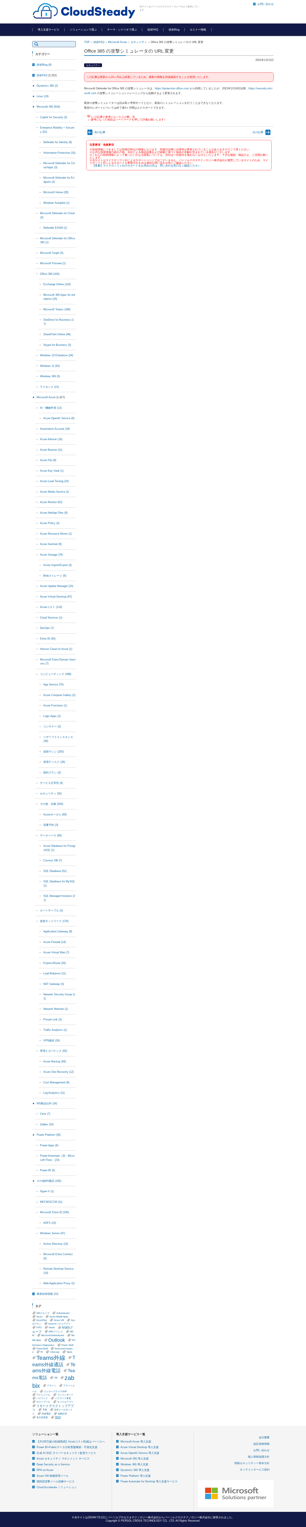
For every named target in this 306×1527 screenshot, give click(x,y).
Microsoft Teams (56, 309)
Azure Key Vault (51, 470)
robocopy (55, 1352)
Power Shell (67, 1345)
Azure (39, 1316)
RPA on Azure (45, 1470)
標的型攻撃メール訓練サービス (56, 1481)
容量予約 (50, 824)
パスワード (42, 1398)
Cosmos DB (52, 860)
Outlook (56, 1340)
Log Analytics (54, 1092)
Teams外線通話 (53, 1361)
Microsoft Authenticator (52, 1335)
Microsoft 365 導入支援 (135, 1458)
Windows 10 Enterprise (56, 355)
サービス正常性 (51, 782)
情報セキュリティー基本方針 (252, 1463)
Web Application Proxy (59, 1283)
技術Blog (174, 29)
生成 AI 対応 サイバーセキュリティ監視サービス (66, 1453)
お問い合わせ (261, 1450)
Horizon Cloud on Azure (56, 649)
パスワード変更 (63, 1398)
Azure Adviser (51, 439)
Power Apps (49, 1145)
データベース (51, 835)
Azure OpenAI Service (58, 418)
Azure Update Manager (56, 586)
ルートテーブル (51, 910)
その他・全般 (51, 803)
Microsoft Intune (55, 192)
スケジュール (43, 1394)
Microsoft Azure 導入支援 (136, 1441)
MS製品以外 (47, 1103)
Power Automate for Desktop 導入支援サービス (149, 1481)
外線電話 (46, 1413)
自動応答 (62, 1413)
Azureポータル (55, 814)
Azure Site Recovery (58, 1071)
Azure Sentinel (51, 544)
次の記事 (258, 132)
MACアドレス (56, 1331)
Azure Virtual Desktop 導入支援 (140, 1447)
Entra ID (47, 638)
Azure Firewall (54, 942)
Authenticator (63, 1313)
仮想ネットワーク (54, 921)
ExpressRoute (54, 963)
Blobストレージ (54, 575)
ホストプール (43, 1402)
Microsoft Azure (117, 42)
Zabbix (46, 1124)
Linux (43, 96)
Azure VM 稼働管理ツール (52, 1475)
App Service (53, 684)
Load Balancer (54, 973)
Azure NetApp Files (53, 512)
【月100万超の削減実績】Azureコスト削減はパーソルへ (71, 1441)
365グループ (42, 1313)
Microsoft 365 (48, 106)
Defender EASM (55, 227)
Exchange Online (57, 284)
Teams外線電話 (53, 1368)
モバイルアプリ (65, 1402)
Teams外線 (50, 1357)
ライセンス (49, 386)
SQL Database (54, 871)
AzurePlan (41, 1320)
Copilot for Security (53, 117)
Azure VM (59, 1320)
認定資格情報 (261, 1443)
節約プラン (52, 772)
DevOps (47, 628)
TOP (87, 42)
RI (42, 1352)
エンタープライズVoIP (55, 1391)
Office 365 (49, 273)
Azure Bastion (51, 449)
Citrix (45, 1113)
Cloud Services (51, 617)
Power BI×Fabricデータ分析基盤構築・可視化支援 (67, 1447)
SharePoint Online (57, 334)
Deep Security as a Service (53, 1464)
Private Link (52, 1019)
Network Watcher (55, 1008)
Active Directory (55, 1243)
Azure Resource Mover (56, 533)
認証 (58, 1417)
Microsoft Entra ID (54, 1212)
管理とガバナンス (53, 1050)
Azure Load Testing (54, 481)
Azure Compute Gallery (59, 695)
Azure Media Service (54, 491)
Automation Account (55, 428)
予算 (44, 1409)
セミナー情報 (198, 29)
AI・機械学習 (51, 407)
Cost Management (56, 1082)
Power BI (47, 1170)
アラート (51, 1385)
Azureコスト (51, 607)
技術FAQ (152, 29)
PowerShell (42, 1348)
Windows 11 (50, 365)
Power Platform (49, 1134)
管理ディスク (54, 762)
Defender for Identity (57, 142)
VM (55, 1377)
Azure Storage (51, 554)
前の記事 (100, 132)
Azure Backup (54, 1061)
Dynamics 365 (47, 85)
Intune (52, 1327)
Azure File (48, 460)
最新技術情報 (47, 1293)
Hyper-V (47, 1191)
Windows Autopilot (56, 202)
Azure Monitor (51, 502)
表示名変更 (42, 1417)
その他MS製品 (49, 1180)
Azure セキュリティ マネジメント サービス (63, 1458)
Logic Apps (52, 716)
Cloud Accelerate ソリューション (57, 1487)
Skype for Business (57, 344)
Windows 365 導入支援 (134, 1464)
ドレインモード (65, 1394)
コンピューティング (55, 674)
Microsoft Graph (51, 252)
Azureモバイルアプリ (59, 1323)
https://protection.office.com (172, 88)
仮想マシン (53, 751)
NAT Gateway (53, 984)
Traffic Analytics (55, 1029)
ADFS (49, 1222)
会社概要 (264, 1437)
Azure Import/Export (57, 565)
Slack (69, 1352)
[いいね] (88, 116)
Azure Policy (49, 523)
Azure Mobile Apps (59, 1316)
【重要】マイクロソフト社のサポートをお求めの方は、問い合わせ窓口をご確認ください (146, 165)
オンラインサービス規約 (255, 1469)
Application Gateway (57, 931)
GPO (39, 1327)
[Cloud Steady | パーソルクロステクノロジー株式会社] (84, 11)
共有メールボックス (52, 1411)
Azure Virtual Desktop (56, 596)
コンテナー (52, 726)
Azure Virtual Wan (56, 952)
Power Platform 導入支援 (136, 1475)
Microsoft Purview (53, 263)
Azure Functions (55, 705)
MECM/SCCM (51, 1201)
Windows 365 (50, 376)
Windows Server (52, 1233)
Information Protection (59, 152)
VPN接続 (51, 1040)
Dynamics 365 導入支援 (135, 1470)
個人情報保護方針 (259, 1456)
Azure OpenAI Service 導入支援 (140, 1453)
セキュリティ (139, 42)
